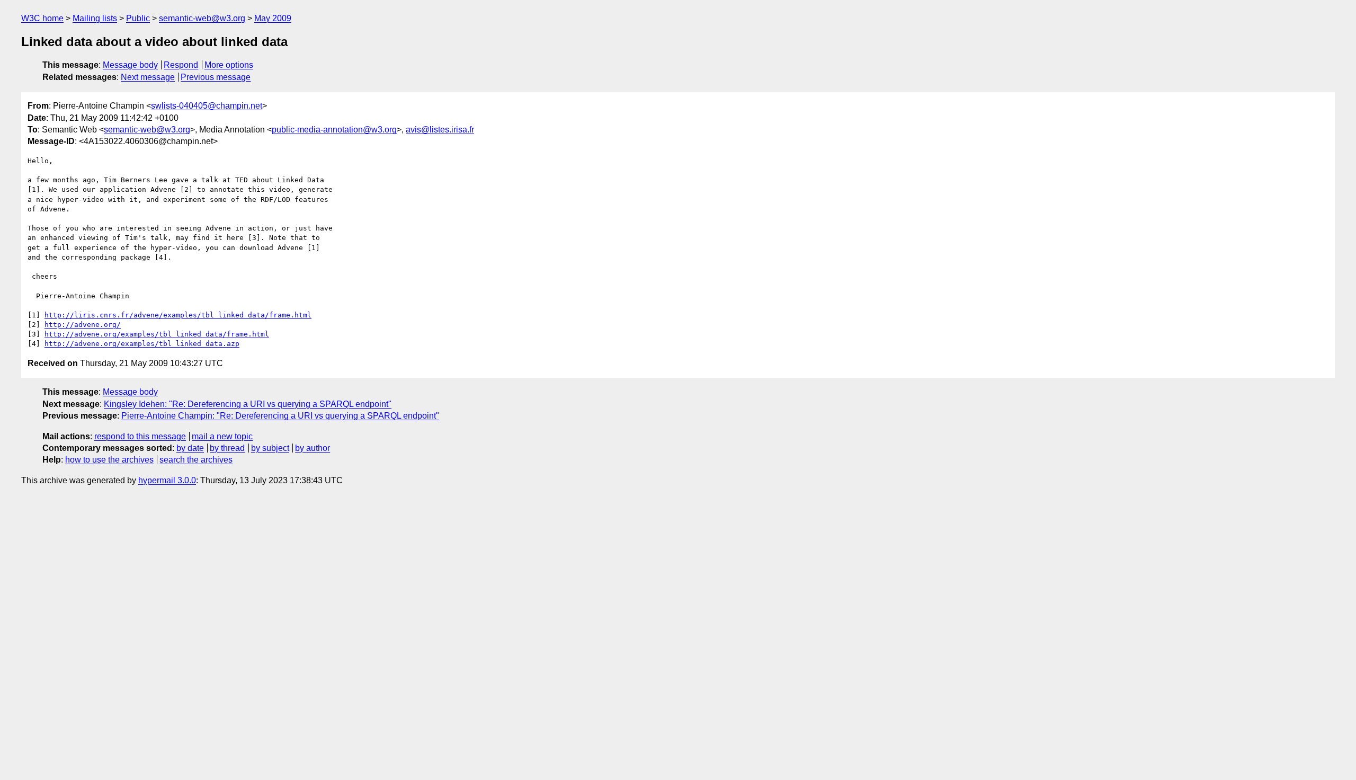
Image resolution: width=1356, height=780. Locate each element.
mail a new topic (222, 436)
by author (312, 448)
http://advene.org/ (82, 325)
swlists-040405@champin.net (206, 105)
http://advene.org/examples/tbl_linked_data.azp (141, 344)
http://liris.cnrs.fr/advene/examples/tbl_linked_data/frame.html (177, 315)
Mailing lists (95, 18)
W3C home (42, 18)
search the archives (196, 459)
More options (228, 64)
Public (138, 18)
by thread (227, 448)
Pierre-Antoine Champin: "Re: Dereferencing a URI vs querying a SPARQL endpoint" (280, 415)
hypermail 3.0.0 (167, 480)
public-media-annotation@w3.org (334, 129)
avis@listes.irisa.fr (440, 129)
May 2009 (272, 18)
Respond (181, 64)
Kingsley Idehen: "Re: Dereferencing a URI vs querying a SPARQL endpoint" (247, 404)
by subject (270, 448)
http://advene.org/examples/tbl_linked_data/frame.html (156, 334)
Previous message (216, 77)
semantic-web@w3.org (202, 18)
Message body (130, 64)
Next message (148, 77)
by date (190, 448)
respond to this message (140, 436)
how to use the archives (109, 459)
